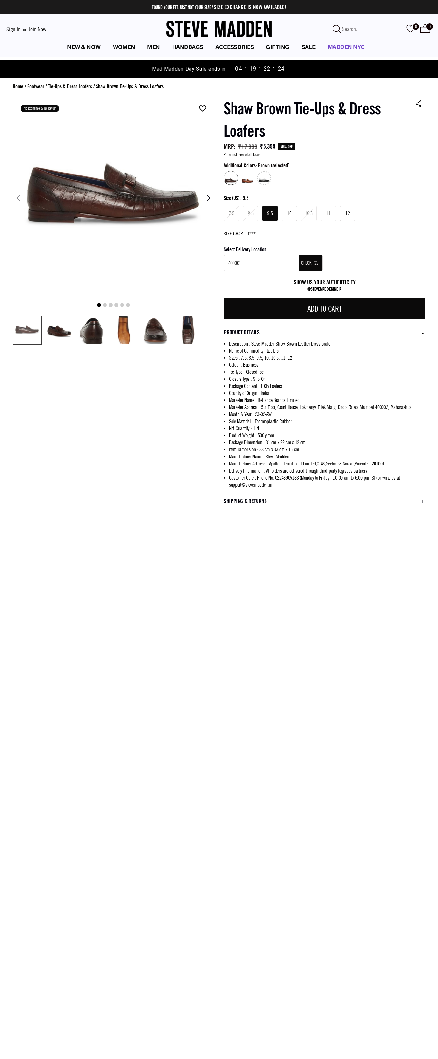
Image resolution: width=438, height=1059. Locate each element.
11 (328, 213)
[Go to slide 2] (105, 305)
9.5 (270, 213)
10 (289, 213)
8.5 (250, 213)
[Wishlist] (202, 109)
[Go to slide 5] (122, 305)
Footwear (35, 86)
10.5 (309, 213)
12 (347, 213)
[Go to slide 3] (111, 305)
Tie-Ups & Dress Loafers (70, 86)
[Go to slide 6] (128, 305)
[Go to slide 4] (116, 305)
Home (18, 86)
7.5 (231, 213)
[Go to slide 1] (99, 305)
